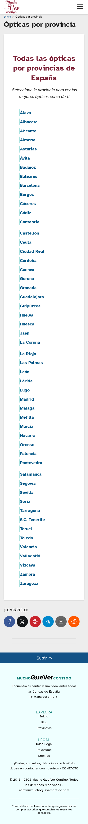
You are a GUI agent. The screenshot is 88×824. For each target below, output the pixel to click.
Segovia (28, 483)
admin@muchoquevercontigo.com (44, 790)
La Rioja (28, 353)
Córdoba (28, 260)
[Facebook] (9, 621)
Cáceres (28, 203)
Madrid (27, 399)
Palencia (28, 453)
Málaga (27, 408)
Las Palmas (31, 362)
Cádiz (25, 212)
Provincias (44, 728)
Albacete (29, 121)
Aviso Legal (44, 744)
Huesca (27, 324)
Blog (44, 722)
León (24, 371)
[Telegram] (48, 621)
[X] (22, 621)
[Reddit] (74, 621)
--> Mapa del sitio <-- (44, 697)
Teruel (26, 528)
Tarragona (30, 510)
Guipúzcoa (30, 306)
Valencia (28, 546)
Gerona (27, 278)
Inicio (44, 716)
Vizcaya (27, 565)
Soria (25, 501)
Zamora (27, 574)
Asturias (28, 149)
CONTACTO (70, 768)
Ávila (25, 158)
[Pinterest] (35, 621)
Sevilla (27, 492)
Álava (25, 112)
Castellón (29, 233)
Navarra (27, 435)
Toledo (26, 538)
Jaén (24, 333)
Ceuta (25, 242)
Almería (27, 139)
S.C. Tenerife (32, 519)
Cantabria (29, 221)
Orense (27, 444)
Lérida (26, 381)
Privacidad (44, 750)
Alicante (28, 131)
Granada (28, 287)
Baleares (29, 176)
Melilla (27, 417)
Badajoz (28, 167)
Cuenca (27, 269)
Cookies (44, 756)
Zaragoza (29, 583)
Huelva (26, 315)
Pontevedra (31, 462)
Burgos (27, 194)
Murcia (26, 426)
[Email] (61, 621)
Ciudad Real (32, 251)
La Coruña (30, 342)
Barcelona (30, 185)
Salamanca (31, 474)
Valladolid (30, 556)
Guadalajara (32, 296)
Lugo (25, 390)
